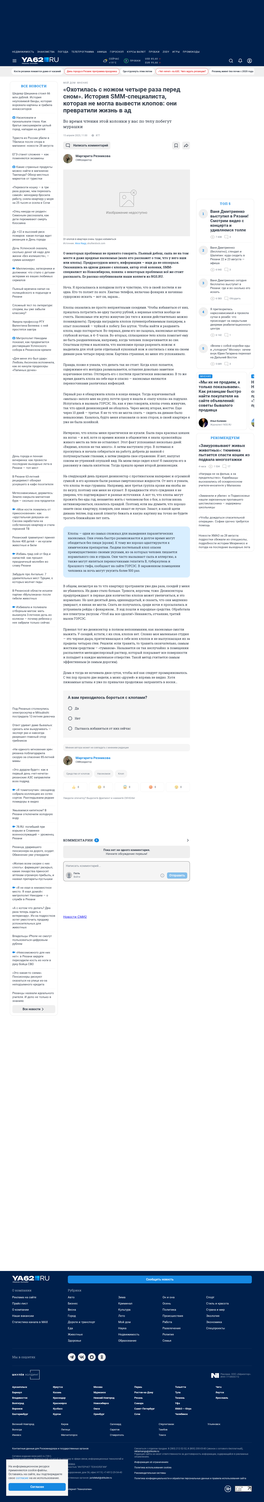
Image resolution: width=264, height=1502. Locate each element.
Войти (77, 877)
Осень (167, 1303)
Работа (167, 1322)
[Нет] (70, 718)
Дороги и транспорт (81, 1322)
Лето (121, 1316)
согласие (22, 1478)
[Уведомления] (240, 60)
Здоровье (74, 1340)
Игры (176, 51)
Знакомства (46, 51)
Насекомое (103, 773)
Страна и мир (215, 1309)
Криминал (125, 1303)
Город (72, 1316)
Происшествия (173, 1316)
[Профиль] (249, 60)
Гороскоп (117, 51)
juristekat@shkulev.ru (101, 1477)
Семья (167, 1340)
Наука (122, 1328)
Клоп (121, 773)
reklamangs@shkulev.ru (146, 1451)
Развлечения (172, 1328)
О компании (20, 1309)
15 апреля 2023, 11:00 (75, 135)
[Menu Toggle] (14, 60)
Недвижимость (23, 51)
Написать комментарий (90, 145)
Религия (168, 1334)
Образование (127, 1340)
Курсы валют (136, 51)
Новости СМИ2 (75, 917)
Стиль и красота (217, 1303)
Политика (169, 1309)
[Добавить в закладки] (176, 145)
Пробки (154, 51)
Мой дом (124, 1322)
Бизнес (73, 1303)
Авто (71, 1297)
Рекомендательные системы (150, 1473)
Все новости (34, 86)
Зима (121, 1297)
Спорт (210, 1297)
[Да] (70, 708)
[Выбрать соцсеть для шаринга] (186, 145)
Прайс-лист (20, 1303)
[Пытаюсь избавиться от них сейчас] (70, 728)
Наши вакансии (23, 1316)
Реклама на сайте (24, 1297)
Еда (70, 1328)
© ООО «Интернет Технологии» (74, 1489)
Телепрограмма (83, 51)
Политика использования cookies (152, 1467)
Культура (124, 1309)
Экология (212, 1316)
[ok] (102, 1357)
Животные (75, 1334)
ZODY (166, 51)
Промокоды (191, 51)
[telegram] (72, 1357)
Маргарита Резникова (93, 758)
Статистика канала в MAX (30, 1322)
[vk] (82, 1357)
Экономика (214, 1322)
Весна (72, 1309)
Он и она (169, 1297)
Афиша (102, 51)
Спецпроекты (215, 1328)
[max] (92, 1357)
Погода (63, 51)
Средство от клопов (77, 773)
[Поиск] (231, 60)
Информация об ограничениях (151, 1462)
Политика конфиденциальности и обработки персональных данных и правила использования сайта (190, 1478)
